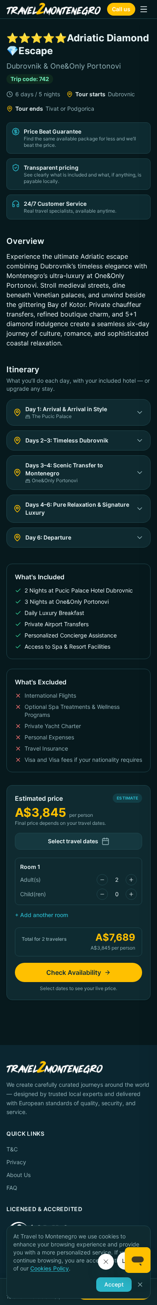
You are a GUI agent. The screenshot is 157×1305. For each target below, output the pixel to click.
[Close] (140, 1284)
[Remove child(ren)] (102, 894)
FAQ (11, 1187)
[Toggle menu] (144, 9)
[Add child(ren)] (131, 894)
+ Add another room (41, 914)
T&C (12, 1149)
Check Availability (73, 972)
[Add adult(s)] (131, 879)
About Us (18, 1174)
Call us (121, 9)
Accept (114, 1284)
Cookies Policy (49, 1268)
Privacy (16, 1162)
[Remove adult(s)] (102, 879)
